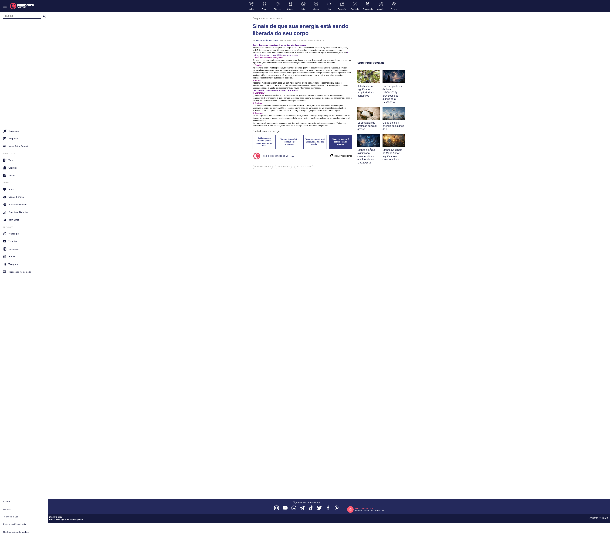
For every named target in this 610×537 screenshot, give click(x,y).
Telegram (13, 264)
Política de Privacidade (14, 524)
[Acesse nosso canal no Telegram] (302, 508)
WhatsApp (13, 233)
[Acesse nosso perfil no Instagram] (276, 508)
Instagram (13, 249)
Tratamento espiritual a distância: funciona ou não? (315, 142)
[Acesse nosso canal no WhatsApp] (293, 508)
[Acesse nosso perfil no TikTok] (311, 508)
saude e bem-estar (303, 167)
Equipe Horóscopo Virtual (267, 40)
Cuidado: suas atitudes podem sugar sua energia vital (264, 142)
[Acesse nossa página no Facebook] (328, 508)
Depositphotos (76, 519)
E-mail (11, 256)
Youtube (12, 241)
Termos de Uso (10, 516)
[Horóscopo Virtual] (22, 6)
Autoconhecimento (272, 18)
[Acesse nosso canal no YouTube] (285, 508)
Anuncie (7, 509)
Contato (7, 501)
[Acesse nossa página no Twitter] (319, 508)
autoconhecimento (262, 167)
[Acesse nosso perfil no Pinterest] (336, 508)
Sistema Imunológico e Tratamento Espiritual (289, 142)
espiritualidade (283, 167)
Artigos (257, 18)
